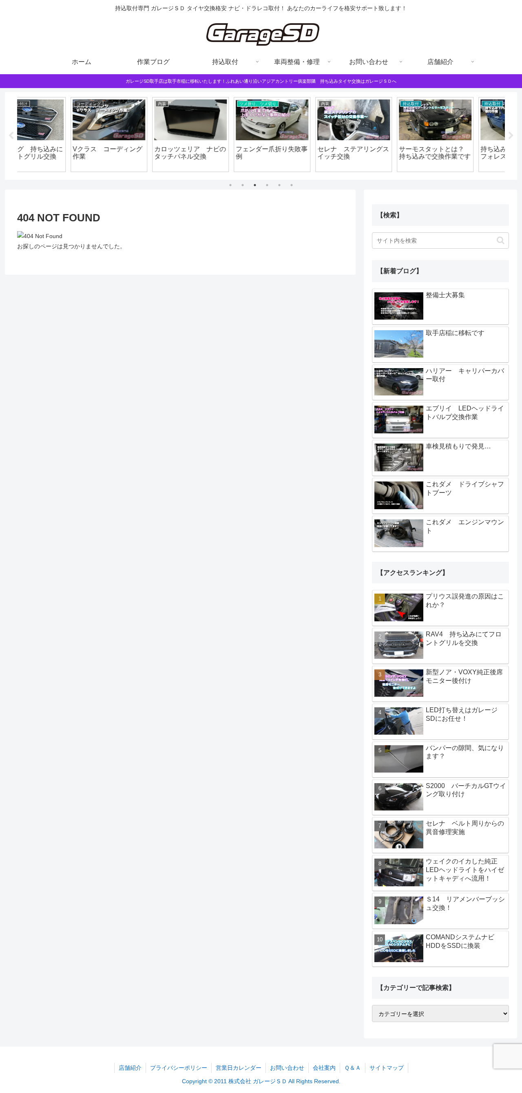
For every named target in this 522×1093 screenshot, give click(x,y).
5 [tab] (279, 185)
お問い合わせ (287, 1067)
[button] (500, 240)
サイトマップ (386, 1067)
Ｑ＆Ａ (352, 1067)
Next (511, 136)
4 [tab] (267, 185)
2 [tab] (243, 185)
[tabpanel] (57, 134)
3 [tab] (255, 185)
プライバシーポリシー (178, 1067)
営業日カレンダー (238, 1067)
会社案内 (324, 1067)
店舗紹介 (130, 1067)
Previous (11, 136)
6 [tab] (292, 185)
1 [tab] (230, 185)
